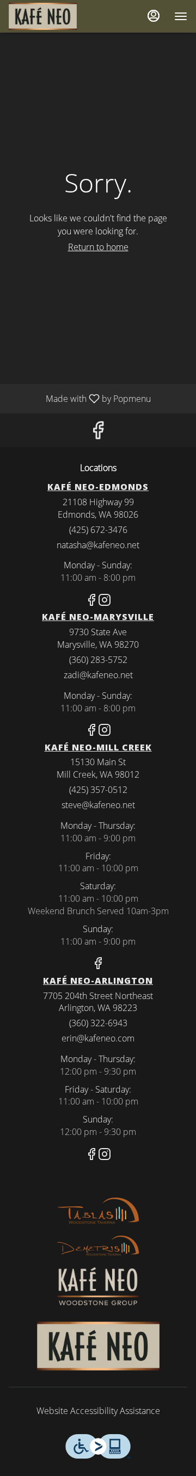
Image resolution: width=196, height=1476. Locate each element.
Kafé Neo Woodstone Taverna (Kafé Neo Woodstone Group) (98, 1346)
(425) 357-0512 (98, 790)
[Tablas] (98, 1211)
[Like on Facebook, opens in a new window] (98, 432)
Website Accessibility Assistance (98, 1411)
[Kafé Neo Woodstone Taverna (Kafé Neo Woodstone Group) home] (58, 16)
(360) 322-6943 (98, 1023)
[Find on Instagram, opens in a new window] (104, 601)
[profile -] (153, 15)
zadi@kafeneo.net (98, 675)
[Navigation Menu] (181, 16)
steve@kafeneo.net (98, 805)
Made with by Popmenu (79, 398)
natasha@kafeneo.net (98, 545)
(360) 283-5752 (98, 660)
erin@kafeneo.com (98, 1038)
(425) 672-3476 (98, 530)
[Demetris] (98, 1245)
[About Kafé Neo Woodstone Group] (98, 1285)
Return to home (98, 247)
